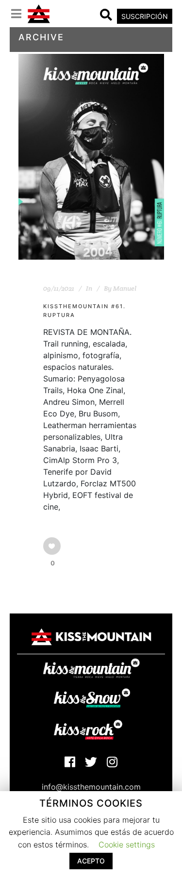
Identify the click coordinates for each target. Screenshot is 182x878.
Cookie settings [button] (127, 844)
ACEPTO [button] (91, 861)
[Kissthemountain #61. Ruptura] (91, 157)
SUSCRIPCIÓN (144, 16)
